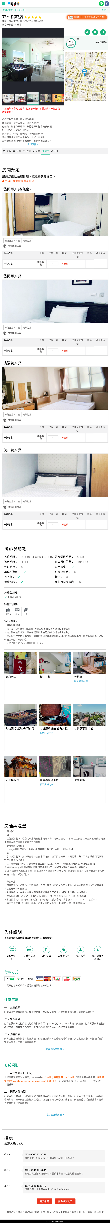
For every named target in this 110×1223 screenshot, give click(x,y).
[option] (20, 663)
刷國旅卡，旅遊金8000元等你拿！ (89, 17)
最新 (9, 151)
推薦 (56, 151)
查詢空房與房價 (12, 241)
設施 (28, 151)
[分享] (87, 32)
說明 (47, 151)
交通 (38, 151)
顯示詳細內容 (81, 681)
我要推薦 (44, 1201)
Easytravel (59, 1221)
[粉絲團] (95, 32)
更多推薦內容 (65, 1201)
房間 (18, 151)
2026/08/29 (53, 263)
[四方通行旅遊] (13, 5)
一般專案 (8, 264)
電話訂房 (27, 241)
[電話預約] (103, 32)
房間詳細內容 (14, 246)
